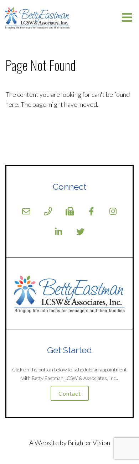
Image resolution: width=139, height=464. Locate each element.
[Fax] (70, 211)
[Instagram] (113, 211)
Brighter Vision (89, 443)
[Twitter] (80, 232)
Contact (69, 393)
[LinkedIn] (59, 232)
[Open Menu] (127, 18)
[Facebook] (91, 211)
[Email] (26, 211)
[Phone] (48, 211)
